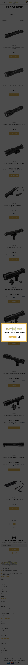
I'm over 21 (12, 337)
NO (18, 337)
